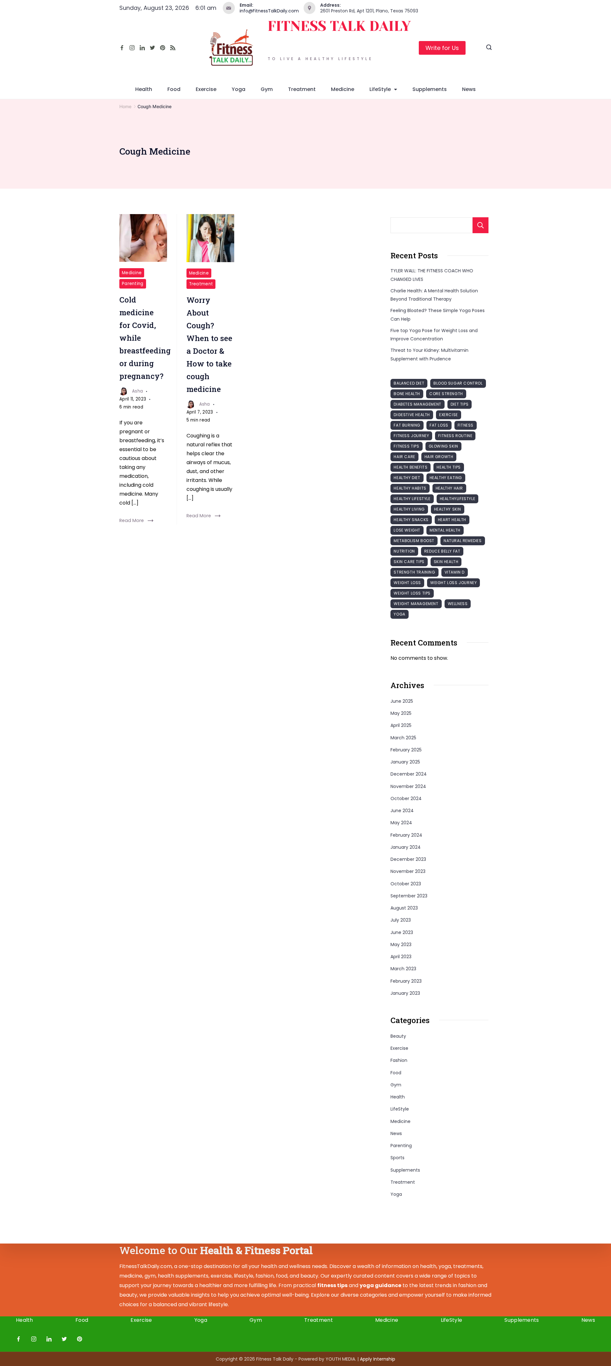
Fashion (398, 1060)
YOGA (399, 614)
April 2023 (400, 956)
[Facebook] (121, 47)
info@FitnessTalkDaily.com (269, 11)
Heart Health (452, 519)
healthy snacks (411, 519)
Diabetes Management (417, 404)
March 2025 (403, 738)
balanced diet (409, 383)
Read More (131, 520)
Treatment (302, 89)
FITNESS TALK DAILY (339, 26)
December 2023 (408, 859)
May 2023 (400, 944)
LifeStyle (380, 89)
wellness (458, 603)
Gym (267, 89)
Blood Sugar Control (457, 383)
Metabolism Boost (414, 540)
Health (143, 89)
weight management (416, 603)
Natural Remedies (463, 540)
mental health (445, 530)
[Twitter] (152, 47)
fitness (466, 425)
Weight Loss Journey (453, 582)
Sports (397, 1157)
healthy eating (446, 477)
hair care (404, 456)
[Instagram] (132, 47)
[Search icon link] (489, 48)
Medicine (342, 89)
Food (173, 89)
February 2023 (406, 981)
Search (480, 225)
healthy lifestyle (412, 498)
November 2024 (408, 786)
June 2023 (401, 932)
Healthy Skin (447, 509)
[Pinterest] (162, 47)
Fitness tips (406, 446)
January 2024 (405, 847)
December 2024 (408, 774)
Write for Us (442, 48)
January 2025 (405, 762)
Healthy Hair (449, 488)
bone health (407, 393)
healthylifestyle (457, 498)
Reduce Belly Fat (442, 551)
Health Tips (449, 467)
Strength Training (414, 572)
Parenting (133, 284)
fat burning (407, 425)
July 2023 (400, 920)
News (469, 89)
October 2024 (406, 798)
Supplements (429, 89)
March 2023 (403, 968)
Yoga (238, 89)
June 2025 (401, 701)
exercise (448, 414)
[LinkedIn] (142, 47)
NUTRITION (404, 551)
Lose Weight (407, 530)
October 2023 (405, 884)
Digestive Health (412, 414)
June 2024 (402, 810)
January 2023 (405, 993)
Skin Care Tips (409, 561)
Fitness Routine (455, 435)
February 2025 (406, 750)
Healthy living (409, 509)
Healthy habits (410, 488)
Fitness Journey (411, 435)
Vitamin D (455, 572)
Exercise (206, 89)
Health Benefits (410, 467)
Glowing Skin (443, 446)
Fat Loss (439, 425)
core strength (446, 393)
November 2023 (407, 871)
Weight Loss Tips (412, 593)
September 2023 (408, 896)
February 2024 (406, 835)
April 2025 (400, 725)
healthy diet (407, 477)
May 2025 (400, 713)
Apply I (377, 1359)
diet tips (459, 404)
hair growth (439, 456)
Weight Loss (407, 582)
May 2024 (401, 822)
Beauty (398, 1036)
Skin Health (446, 561)
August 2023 (404, 908)
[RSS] (172, 47)
